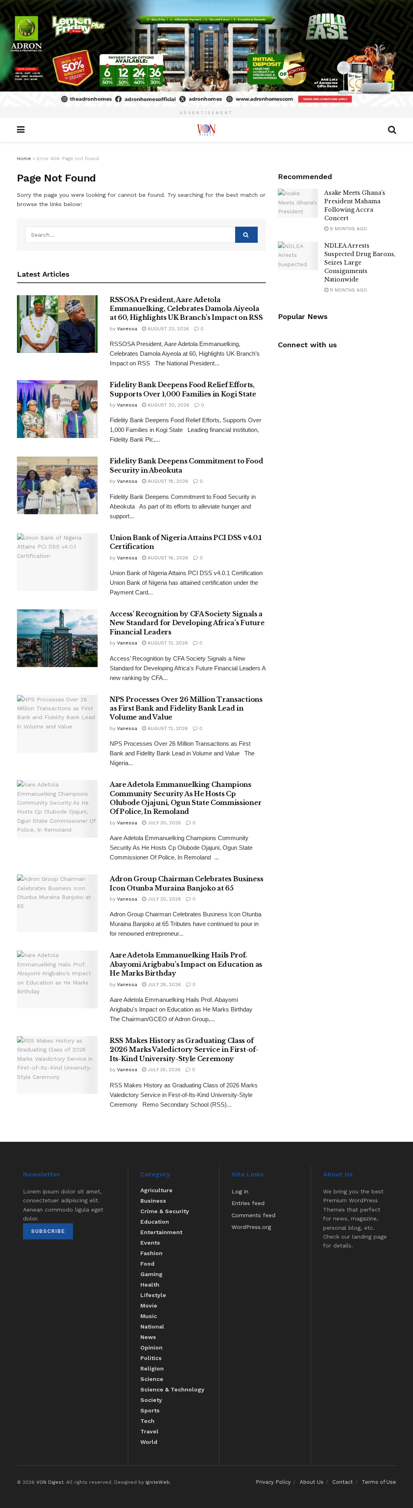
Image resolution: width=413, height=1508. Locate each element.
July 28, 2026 (163, 984)
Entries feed (248, 1203)
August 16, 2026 (167, 558)
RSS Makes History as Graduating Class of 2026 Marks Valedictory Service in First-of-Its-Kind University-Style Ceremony (184, 1050)
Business (153, 1200)
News (148, 1337)
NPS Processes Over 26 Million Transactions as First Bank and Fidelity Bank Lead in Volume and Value (186, 708)
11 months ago (347, 290)
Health (149, 1284)
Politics (151, 1358)
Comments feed (253, 1215)
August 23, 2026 (167, 329)
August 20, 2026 (168, 405)
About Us (311, 1482)
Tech (147, 1421)
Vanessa (127, 329)
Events (150, 1242)
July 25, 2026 (163, 1069)
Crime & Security (164, 1211)
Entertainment (161, 1232)
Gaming (151, 1274)
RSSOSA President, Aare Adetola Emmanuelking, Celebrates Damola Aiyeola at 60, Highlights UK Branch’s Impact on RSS (186, 309)
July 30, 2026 (163, 823)
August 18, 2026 (167, 481)
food (147, 1263)
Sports (150, 1410)
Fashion (151, 1253)
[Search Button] (246, 235)
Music (148, 1316)
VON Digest (49, 1482)
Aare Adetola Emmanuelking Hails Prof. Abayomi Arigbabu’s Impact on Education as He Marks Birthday (186, 964)
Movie (148, 1305)
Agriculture (156, 1190)
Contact (342, 1482)
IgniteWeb (158, 1482)
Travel (149, 1431)
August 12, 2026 (167, 643)
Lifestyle (153, 1295)
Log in (240, 1191)
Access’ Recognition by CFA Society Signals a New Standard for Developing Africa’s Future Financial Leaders (187, 623)
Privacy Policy (273, 1482)
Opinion (151, 1347)
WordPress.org (251, 1227)
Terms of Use (379, 1482)
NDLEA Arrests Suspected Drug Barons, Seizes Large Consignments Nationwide (360, 262)
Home (24, 158)
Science (151, 1379)
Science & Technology (172, 1389)
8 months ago (347, 229)
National (152, 1326)
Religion (152, 1368)
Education (154, 1221)
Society (151, 1400)
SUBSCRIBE (48, 1231)
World (148, 1442)
